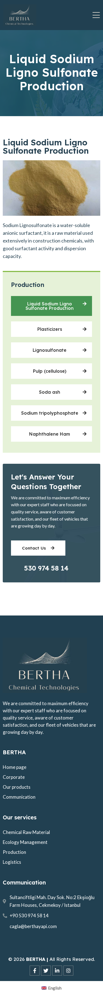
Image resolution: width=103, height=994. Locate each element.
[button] (51, 306)
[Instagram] (68, 971)
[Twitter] (46, 971)
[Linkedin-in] (57, 971)
